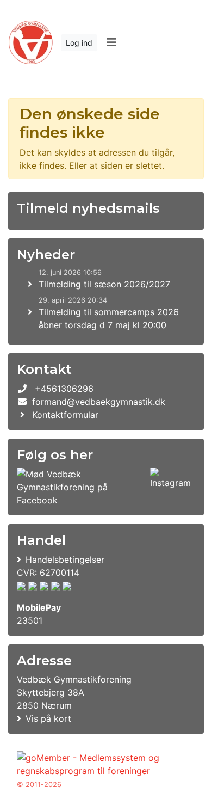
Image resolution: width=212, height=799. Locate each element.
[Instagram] (170, 487)
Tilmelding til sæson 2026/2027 (104, 284)
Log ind (79, 42)
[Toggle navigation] (111, 42)
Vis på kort (48, 718)
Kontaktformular (65, 414)
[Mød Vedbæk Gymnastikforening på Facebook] (81, 487)
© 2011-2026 (39, 784)
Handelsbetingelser (65, 559)
